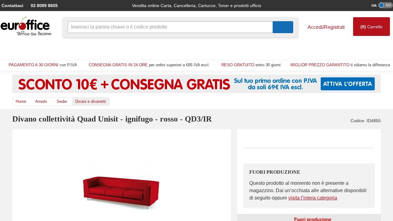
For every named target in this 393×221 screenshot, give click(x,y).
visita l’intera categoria (307, 198)
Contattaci (12, 5)
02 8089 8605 (41, 5)
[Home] (27, 26)
